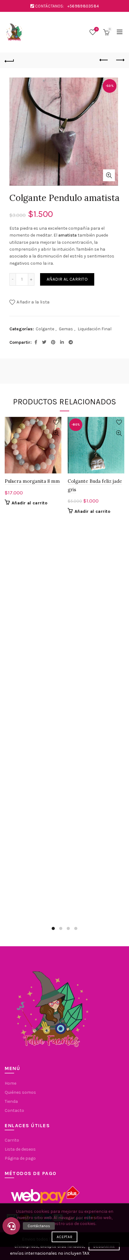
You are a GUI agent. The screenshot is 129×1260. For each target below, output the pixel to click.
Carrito (12, 1140)
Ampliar (109, 175)
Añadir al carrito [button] (29, 503)
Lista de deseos (96, 29)
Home (10, 1083)
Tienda (11, 1101)
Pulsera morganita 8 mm (32, 481)
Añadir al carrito (67, 279)
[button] (11, 1226)
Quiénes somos (20, 1092)
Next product (119, 60)
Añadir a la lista (33, 302)
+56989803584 (83, 6)
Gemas (66, 329)
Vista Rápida (55, 433)
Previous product (104, 60)
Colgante (45, 329)
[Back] (9, 60)
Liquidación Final (94, 329)
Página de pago (20, 1158)
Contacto (14, 1110)
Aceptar (64, 1237)
